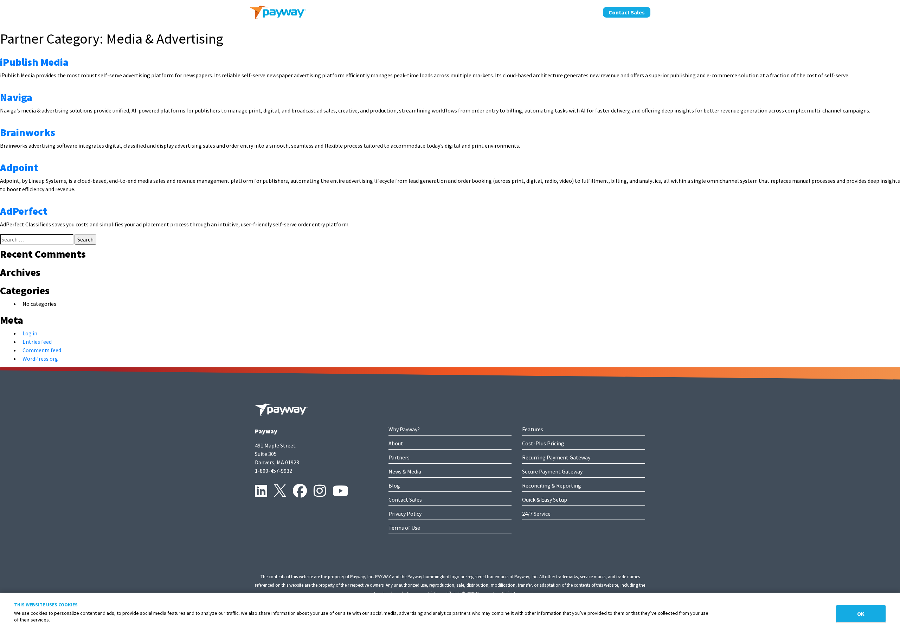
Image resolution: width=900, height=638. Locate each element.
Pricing (482, 11)
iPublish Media (34, 62)
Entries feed (37, 341)
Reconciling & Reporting (551, 485)
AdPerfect (23, 211)
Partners (399, 457)
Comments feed (41, 350)
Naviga (16, 97)
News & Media (404, 471)
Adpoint (19, 167)
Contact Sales (627, 12)
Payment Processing (436, 11)
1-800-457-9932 (273, 470)
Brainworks (27, 132)
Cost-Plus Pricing (543, 443)
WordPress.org (40, 358)
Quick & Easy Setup (544, 499)
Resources (580, 11)
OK (860, 613)
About (509, 11)
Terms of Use (404, 527)
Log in (29, 333)
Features (532, 429)
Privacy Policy (405, 513)
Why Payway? (404, 429)
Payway (266, 431)
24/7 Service (536, 513)
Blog (394, 485)
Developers (542, 11)
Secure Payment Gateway (552, 471)
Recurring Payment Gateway (556, 457)
